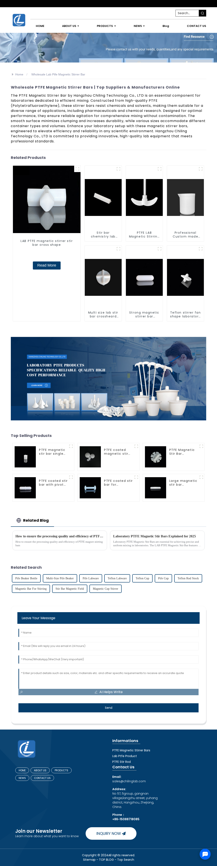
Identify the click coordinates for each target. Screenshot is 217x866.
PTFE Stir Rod (121, 762)
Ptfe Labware (91, 578)
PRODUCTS (61, 770)
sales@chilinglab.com (129, 779)
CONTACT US (42, 778)
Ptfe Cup (163, 578)
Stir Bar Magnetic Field (70, 588)
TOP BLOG (107, 860)
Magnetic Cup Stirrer (105, 588)
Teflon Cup (142, 578)
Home (19, 74)
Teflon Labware (117, 578)
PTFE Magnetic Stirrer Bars (131, 750)
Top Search (125, 860)
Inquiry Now (108, 833)
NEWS (22, 778)
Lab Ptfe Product (124, 756)
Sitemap (89, 860)
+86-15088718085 (125, 819)
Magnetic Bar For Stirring (31, 588)
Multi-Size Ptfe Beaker (60, 578)
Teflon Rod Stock (188, 578)
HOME (22, 770)
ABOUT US (40, 770)
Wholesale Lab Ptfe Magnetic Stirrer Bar (58, 74)
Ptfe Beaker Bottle (26, 578)
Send (108, 708)
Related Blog (36, 520)
